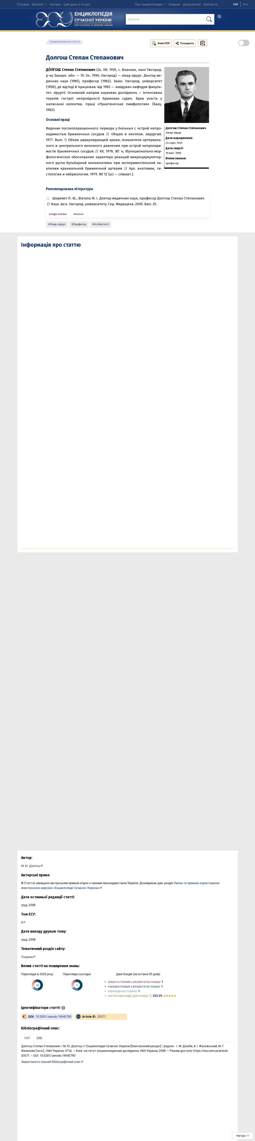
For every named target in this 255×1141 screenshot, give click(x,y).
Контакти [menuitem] (210, 4)
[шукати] (209, 19)
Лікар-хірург (58, 224)
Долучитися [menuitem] (192, 4)
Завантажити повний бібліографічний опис (51, 1062)
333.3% (164, 996)
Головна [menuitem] (23, 4)
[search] (219, 17)
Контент (38, 4)
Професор (79, 224)
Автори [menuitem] (55, 4)
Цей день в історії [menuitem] (77, 4)
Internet (78, 214)
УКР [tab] (27, 1038)
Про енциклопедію (149, 4)
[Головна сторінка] (53, 18)
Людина (27, 957)
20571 (101, 1016)
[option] (245, 4)
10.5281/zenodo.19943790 (53, 1016)
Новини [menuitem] (174, 4)
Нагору (241, 1135)
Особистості (101, 224)
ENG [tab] (39, 1038)
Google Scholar (58, 214)
